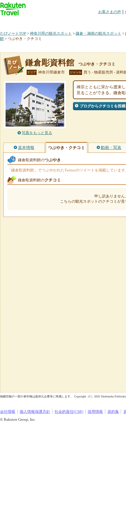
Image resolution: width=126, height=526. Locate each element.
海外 (44, 21)
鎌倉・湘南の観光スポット (98, 33)
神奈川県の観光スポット (51, 33)
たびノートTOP (13, 33)
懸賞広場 (68, 21)
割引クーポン (92, 21)
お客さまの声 (109, 12)
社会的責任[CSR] (69, 411)
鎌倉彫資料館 (49, 62)
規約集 (113, 411)
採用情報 (95, 411)
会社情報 (7, 411)
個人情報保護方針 (35, 411)
